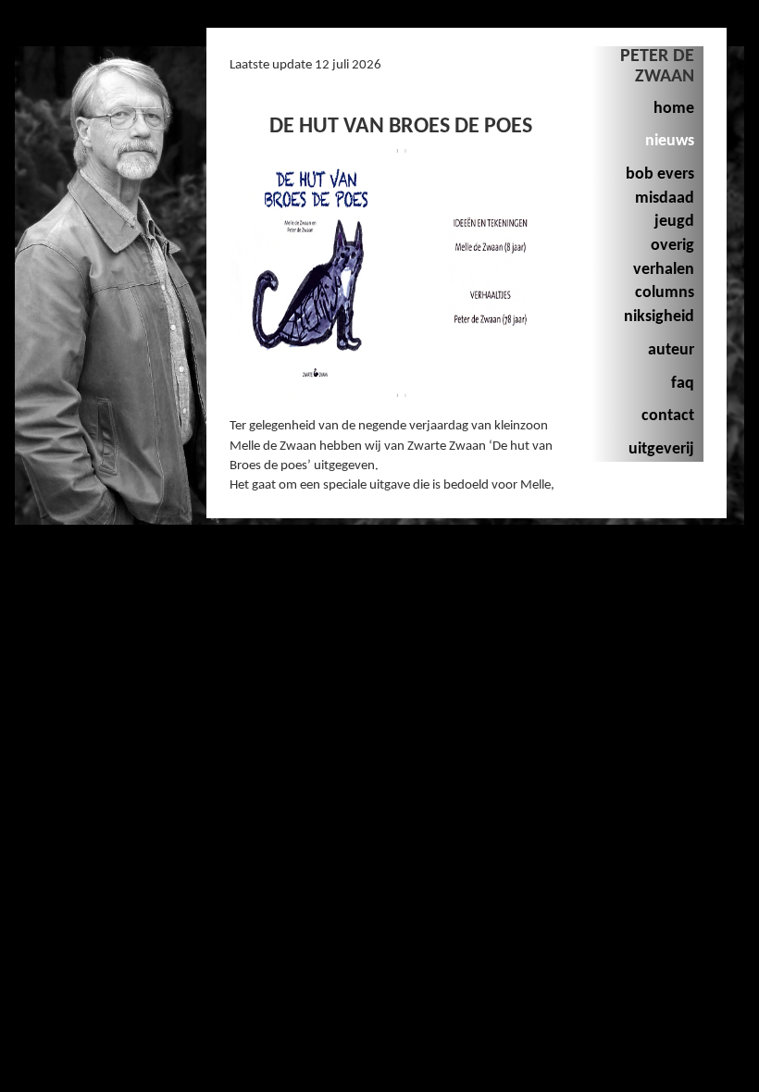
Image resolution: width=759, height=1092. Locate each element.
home (673, 109)
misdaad (664, 198)
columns (664, 293)
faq (682, 383)
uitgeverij (661, 449)
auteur (671, 350)
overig (672, 245)
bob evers (660, 174)
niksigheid (659, 317)
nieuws (669, 141)
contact (667, 416)
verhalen (663, 270)
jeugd (674, 221)
